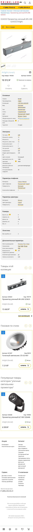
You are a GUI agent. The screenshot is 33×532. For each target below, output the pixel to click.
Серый (27, 114)
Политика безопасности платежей (16, 497)
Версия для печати (30, 72)
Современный (22, 112)
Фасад (25, 246)
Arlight (5, 72)
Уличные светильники (21, 11)
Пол (24, 244)
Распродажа (5, 444)
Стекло (25, 116)
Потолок (20, 244)
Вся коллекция (24, 316)
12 (18, 139)
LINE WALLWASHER (23, 103)
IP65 (19, 248)
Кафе (22, 246)
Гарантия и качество (7, 479)
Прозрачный (21, 114)
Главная (3, 11)
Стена (27, 244)
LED (19, 135)
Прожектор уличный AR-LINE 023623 (16, 299)
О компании (23, 472)
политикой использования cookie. (17, 509)
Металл (20, 116)
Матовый (20, 186)
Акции (4, 441)
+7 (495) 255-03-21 (24, 7)
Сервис (4, 472)
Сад (19, 246)
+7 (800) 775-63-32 (9, 7)
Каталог (10, 11)
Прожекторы (5, 13)
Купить (23, 309)
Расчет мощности (24, 118)
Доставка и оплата (7, 475)
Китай (11, 72)
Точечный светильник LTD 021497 (15, 355)
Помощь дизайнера (7, 481)
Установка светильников (8, 477)
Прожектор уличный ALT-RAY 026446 (16, 417)
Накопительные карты (8, 446)
